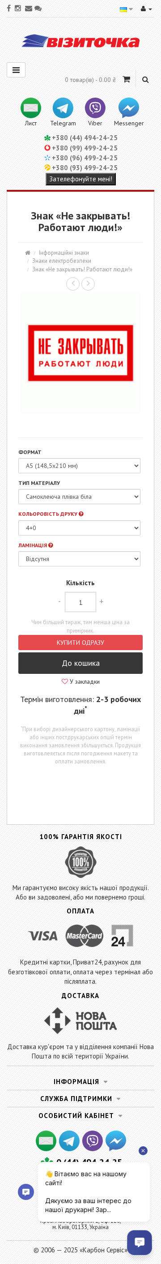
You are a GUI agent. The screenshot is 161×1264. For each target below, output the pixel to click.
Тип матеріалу (39, 483)
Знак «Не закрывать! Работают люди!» (82, 269)
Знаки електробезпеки (61, 261)
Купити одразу (80, 642)
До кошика (81, 663)
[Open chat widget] (139, 1242)
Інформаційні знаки (64, 253)
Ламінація (33, 545)
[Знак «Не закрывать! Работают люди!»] (80, 353)
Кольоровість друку (48, 513)
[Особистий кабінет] (146, 8)
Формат (30, 452)
